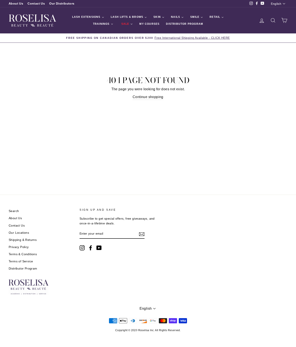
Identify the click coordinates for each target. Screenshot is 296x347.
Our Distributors (61, 3)
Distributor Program (23, 268)
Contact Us (36, 3)
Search (14, 211)
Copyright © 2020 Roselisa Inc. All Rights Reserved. (148, 330)
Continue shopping (148, 97)
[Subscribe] (142, 234)
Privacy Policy (19, 247)
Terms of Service (21, 261)
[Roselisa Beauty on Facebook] (90, 247)
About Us (16, 3)
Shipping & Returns (23, 240)
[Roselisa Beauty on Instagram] (82, 247)
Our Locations (19, 232)
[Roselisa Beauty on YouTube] (99, 247)
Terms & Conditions (23, 254)
